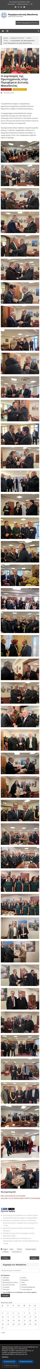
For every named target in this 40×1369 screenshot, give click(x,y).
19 (13, 1320)
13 (19, 1317)
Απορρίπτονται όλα (26, 1361)
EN (31, 4)
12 (13, 1317)
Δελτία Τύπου (6, 89)
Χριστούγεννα (16, 1252)
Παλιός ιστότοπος (22, 4)
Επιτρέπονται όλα (9, 1361)
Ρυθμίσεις (5, 1357)
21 (24, 1320)
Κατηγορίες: (5, 1275)
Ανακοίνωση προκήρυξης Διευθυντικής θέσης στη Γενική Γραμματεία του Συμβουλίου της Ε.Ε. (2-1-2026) (35, 1258)
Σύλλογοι (5, 1252)
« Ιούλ (3, 1333)
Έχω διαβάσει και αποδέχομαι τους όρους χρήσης (19, 1292)
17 (3, 1320)
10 (3, 1317)
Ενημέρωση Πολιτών (20, 89)
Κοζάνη (19, 1249)
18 (8, 1320)
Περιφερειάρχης (31, 1249)
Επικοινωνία (11, 4)
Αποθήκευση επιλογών (11, 1365)
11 (8, 1317)
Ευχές (11, 1249)
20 (19, 1320)
